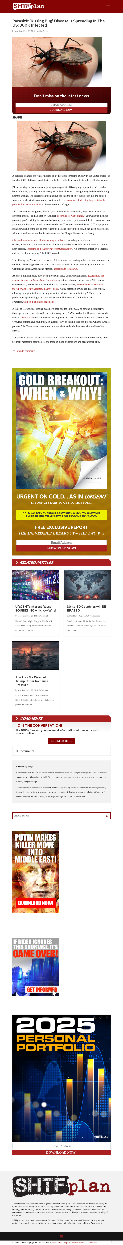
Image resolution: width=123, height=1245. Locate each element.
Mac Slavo (19, 31)
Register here (61, 740)
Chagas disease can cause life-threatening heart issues (39, 240)
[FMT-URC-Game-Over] (35, 995)
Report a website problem (75, 1242)
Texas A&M (26, 317)
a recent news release (87, 284)
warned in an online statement (38, 301)
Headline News (42, 31)
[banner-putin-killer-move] (35, 911)
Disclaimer (92, 1242)
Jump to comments (25, 351)
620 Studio (57, 1242)
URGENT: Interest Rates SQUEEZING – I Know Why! (35, 608)
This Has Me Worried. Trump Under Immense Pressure (31, 681)
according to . (70, 215)
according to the (49, 248)
